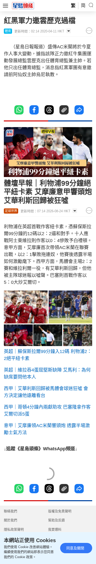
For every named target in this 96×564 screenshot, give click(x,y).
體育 (8, 31)
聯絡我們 (10, 511)
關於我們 (10, 520)
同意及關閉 (75, 548)
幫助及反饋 (56, 520)
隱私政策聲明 (14, 529)
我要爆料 (54, 529)
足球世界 (11, 211)
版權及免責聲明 (59, 511)
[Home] (23, 5)
